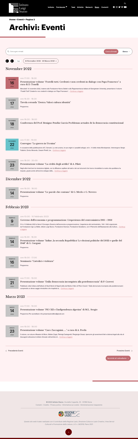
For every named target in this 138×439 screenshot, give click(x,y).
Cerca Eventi (111, 52)
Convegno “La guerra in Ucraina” (38, 143)
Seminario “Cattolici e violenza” (37, 261)
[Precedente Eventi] (7, 61)
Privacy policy (55, 405)
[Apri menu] (67, 7)
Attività (80, 7)
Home (12, 19)
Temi (73, 7)
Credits (46, 405)
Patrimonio (60, 7)
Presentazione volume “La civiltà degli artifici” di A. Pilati (50, 164)
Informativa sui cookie (70, 405)
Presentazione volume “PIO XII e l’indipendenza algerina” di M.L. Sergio (58, 309)
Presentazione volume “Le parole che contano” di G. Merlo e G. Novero (58, 192)
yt (125, 7)
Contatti (104, 7)
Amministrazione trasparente (91, 405)
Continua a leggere (76, 91)
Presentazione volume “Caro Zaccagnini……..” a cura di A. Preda (53, 330)
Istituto (51, 7)
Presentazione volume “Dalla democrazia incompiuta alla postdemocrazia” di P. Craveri (67, 281)
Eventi (20, 19)
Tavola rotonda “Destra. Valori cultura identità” (45, 102)
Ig (116, 7)
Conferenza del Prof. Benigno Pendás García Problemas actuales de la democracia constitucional (71, 123)
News (97, 7)
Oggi (18, 61)
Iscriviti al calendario (116, 358)
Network (89, 7)
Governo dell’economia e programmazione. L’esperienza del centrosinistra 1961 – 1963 (66, 220)
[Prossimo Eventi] (12, 61)
